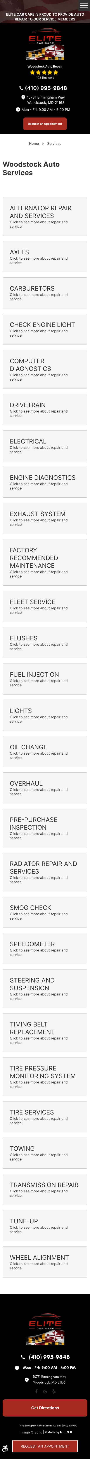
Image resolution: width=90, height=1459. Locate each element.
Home (34, 143)
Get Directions (45, 1408)
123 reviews (45, 77)
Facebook (36, 1391)
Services (54, 143)
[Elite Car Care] (45, 41)
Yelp (53, 1391)
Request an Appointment (45, 123)
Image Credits (31, 1432)
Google (45, 1391)
